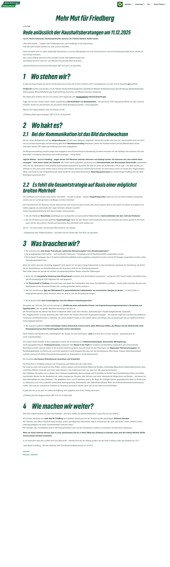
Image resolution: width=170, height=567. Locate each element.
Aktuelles (26, 451)
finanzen (27, 454)
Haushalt (35, 454)
